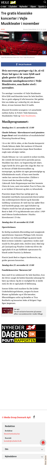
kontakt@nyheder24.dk (12, 441)
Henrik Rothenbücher (12, 434)
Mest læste (45, 460)
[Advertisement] (23, 368)
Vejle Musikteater (28, 115)
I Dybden (13, 6)
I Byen (33, 6)
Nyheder (23, 6)
